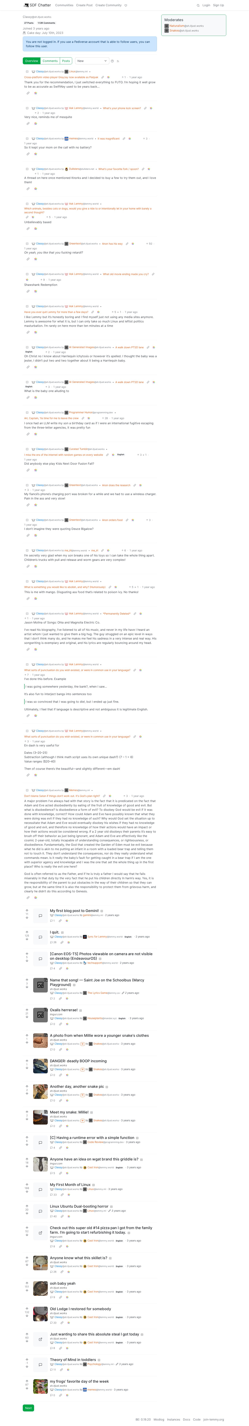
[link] (108, 77)
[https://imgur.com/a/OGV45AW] (40, 1164)
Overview (31, 61)
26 (55, 942)
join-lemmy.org (213, 1419)
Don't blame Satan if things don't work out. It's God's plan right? (62, 795)
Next (28, 1408)
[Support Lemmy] (126, 5)
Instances (173, 1419)
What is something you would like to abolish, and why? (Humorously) (65, 587)
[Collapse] (27, 71)
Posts (66, 61)
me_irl (94, 550)
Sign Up (218, 5)
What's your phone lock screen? (122, 108)
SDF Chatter (40, 5)
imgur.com (56, 1014)
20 (55, 1322)
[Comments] (40, 916)
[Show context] (103, 77)
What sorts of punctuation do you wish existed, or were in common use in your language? (77, 670)
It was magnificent (109, 138)
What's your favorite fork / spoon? (118, 168)
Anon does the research (116, 485)
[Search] (198, 5)
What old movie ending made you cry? (126, 274)
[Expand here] (40, 985)
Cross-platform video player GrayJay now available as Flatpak (61, 77)
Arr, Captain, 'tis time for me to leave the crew (51, 418)
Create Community (109, 5)
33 (55, 1194)
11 (54, 1369)
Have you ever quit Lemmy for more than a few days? (56, 311)
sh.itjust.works (58, 988)
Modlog (159, 1419)
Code (197, 1419)
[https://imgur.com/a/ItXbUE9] (40, 1233)
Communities (64, 5)
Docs (186, 1419)
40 (55, 1216)
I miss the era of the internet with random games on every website (63, 454)
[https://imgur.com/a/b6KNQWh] (40, 1015)
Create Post (84, 5)
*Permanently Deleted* (117, 613)
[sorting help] (112, 61)
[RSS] (118, 61)
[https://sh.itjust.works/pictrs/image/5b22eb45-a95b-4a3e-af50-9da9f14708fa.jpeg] (40, 1339)
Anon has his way (112, 243)
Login (206, 5)
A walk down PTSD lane (129, 347)
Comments (50, 61)
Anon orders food (112, 519)
